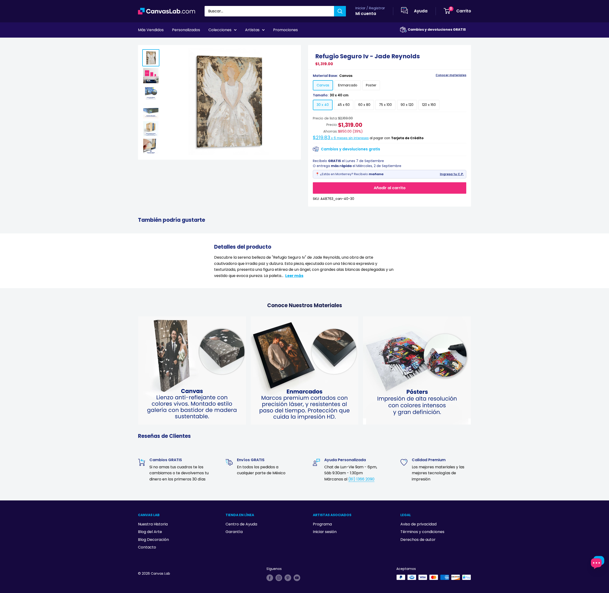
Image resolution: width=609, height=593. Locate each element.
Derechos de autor (418, 539)
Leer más (294, 275)
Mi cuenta (365, 13)
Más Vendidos (151, 30)
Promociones (285, 30)
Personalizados (186, 30)
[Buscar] (340, 11)
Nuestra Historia (153, 524)
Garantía (234, 531)
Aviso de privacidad (418, 524)
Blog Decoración (153, 539)
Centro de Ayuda (241, 524)
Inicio (142, 43)
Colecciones (219, 30)
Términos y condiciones (422, 531)
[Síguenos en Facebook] (269, 577)
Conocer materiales (451, 75)
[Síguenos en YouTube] (297, 577)
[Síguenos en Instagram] (278, 577)
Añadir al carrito (390, 188)
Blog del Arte (150, 531)
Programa (322, 524)
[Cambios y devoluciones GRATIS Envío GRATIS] (403, 29)
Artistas (252, 30)
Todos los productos (168, 43)
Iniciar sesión (325, 531)
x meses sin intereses (341, 138)
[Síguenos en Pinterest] (288, 577)
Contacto (147, 547)
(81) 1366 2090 (361, 479)
